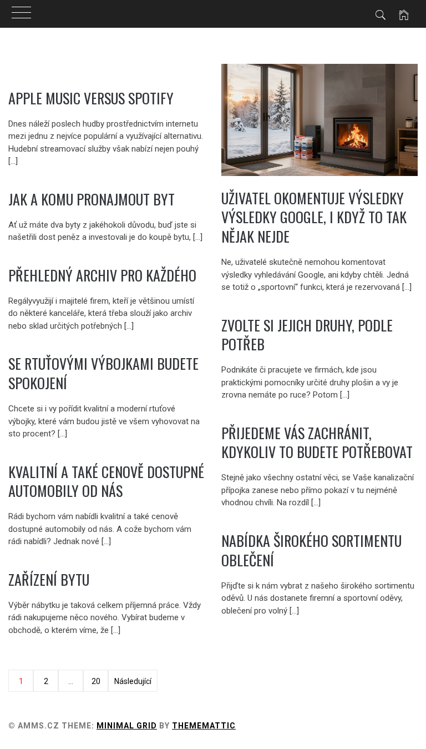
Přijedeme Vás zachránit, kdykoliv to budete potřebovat (317, 442)
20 (96, 681)
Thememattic (204, 725)
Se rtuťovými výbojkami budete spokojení (103, 373)
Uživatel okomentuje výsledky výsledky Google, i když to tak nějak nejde (314, 217)
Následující (132, 681)
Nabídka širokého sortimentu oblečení (311, 550)
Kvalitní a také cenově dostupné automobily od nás (106, 481)
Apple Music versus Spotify (91, 98)
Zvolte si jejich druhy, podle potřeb (307, 334)
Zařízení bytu (48, 579)
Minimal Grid (127, 725)
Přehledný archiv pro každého (102, 275)
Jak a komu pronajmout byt (91, 199)
